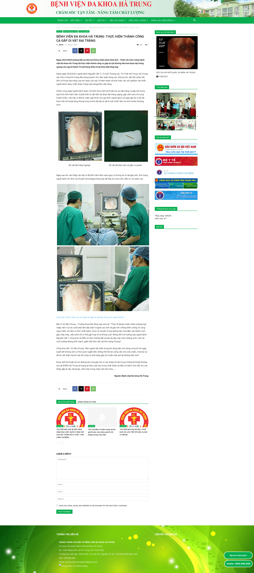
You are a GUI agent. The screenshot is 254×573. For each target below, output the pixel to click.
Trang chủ (62, 20)
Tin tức (88, 20)
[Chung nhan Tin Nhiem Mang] (73, 566)
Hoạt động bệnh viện (78, 27)
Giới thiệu (75, 20)
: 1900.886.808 (238, 563)
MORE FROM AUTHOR (87, 402)
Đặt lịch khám (117, 20)
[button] (194, 20)
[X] (81, 50)
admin (61, 45)
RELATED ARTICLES (66, 402)
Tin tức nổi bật (84, 31)
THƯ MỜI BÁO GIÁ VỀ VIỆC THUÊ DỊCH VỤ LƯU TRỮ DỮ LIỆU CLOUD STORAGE (133, 432)
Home (58, 27)
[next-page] (62, 442)
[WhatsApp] (93, 50)
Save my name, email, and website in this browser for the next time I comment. (93, 505)
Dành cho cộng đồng (162, 20)
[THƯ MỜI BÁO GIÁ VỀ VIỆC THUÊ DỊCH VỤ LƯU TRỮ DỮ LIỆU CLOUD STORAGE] (134, 417)
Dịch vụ (101, 20)
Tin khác (60, 426)
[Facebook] (75, 50)
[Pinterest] (87, 50)
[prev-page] (58, 442)
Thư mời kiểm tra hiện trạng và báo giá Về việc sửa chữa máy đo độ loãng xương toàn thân (101, 432)
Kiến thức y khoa (137, 20)
